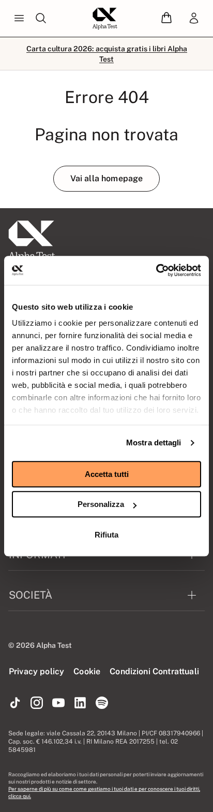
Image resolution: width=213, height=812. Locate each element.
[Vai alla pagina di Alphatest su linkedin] (80, 703)
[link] (194, 18)
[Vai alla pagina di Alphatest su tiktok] (15, 703)
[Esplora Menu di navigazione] (19, 18)
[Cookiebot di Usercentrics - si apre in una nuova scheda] (156, 270)
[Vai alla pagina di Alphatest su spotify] (102, 703)
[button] (166, 18)
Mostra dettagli (153, 442)
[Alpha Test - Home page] (104, 18)
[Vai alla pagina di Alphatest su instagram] (37, 703)
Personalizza (101, 504)
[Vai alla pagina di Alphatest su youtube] (58, 703)
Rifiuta (106, 534)
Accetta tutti (107, 474)
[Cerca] (41, 18)
